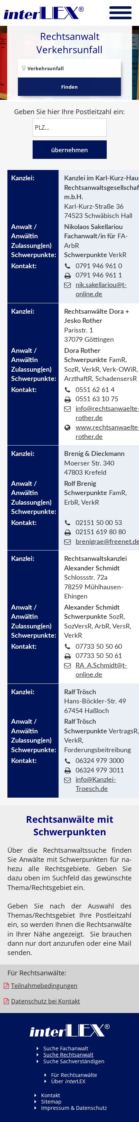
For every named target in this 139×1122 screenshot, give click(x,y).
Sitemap (51, 1101)
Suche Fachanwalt (65, 1048)
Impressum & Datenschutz (74, 1107)
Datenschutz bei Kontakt (45, 1001)
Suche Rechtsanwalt (68, 1054)
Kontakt (50, 1095)
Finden (69, 86)
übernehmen (69, 150)
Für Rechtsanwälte (74, 1074)
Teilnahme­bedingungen (44, 986)
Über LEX (68, 1081)
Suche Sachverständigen (74, 1061)
